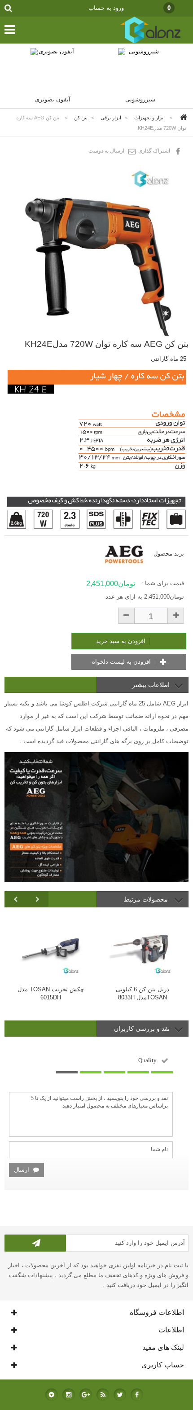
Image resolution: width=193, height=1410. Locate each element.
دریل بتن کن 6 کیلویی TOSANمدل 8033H (142, 993)
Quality (147, 1060)
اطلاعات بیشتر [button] (151, 684)
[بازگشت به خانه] (182, 117)
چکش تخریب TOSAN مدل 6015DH (51, 993)
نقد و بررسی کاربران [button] (142, 1028)
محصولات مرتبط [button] (147, 899)
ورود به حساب (106, 7)
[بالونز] (141, 41)
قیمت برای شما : (162, 583)
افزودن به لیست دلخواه (122, 661)
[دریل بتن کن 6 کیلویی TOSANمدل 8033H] (142, 946)
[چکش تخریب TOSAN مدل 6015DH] (50, 946)
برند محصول (169, 553)
